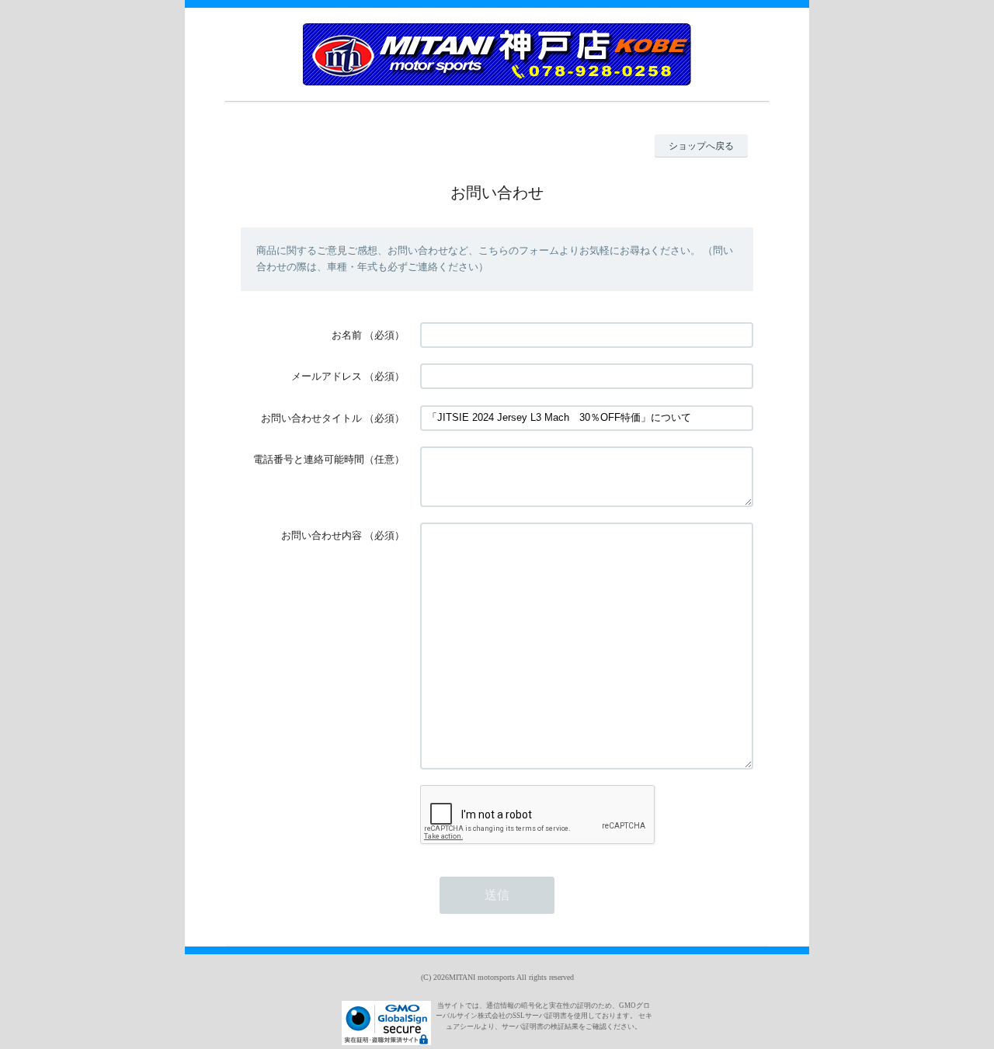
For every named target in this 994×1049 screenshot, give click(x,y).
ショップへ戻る (701, 146)
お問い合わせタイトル (311, 418)
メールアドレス (326, 376)
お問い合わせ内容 (321, 535)
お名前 (347, 335)
